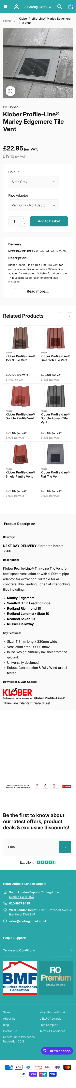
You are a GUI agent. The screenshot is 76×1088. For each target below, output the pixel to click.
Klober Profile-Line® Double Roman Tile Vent (55, 418)
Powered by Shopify (48, 1081)
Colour (13, 172)
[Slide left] (6, 63)
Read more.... (38, 291)
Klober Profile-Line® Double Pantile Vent (20, 416)
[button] (5, 6)
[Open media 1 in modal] (38, 63)
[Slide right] (69, 63)
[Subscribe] (65, 847)
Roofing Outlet (33, 1081)
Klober (10, 107)
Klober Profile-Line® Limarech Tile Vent (55, 358)
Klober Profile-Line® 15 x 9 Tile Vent (20, 358)
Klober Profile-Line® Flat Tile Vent (55, 474)
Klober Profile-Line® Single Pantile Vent (20, 474)
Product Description (19, 524)
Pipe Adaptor (18, 195)
